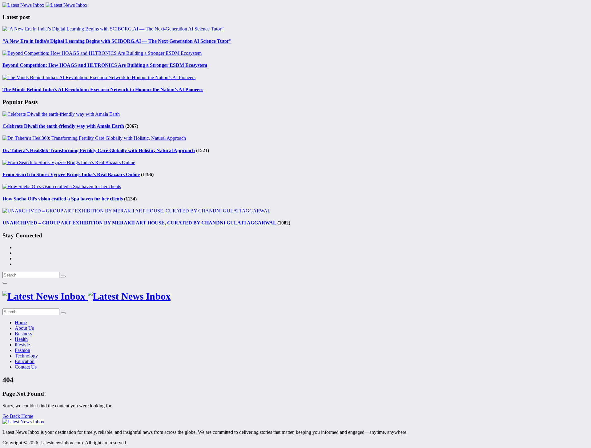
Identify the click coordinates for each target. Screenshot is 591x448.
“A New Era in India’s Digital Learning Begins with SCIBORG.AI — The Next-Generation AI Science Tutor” (116, 41)
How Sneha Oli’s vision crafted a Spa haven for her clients (62, 198)
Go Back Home (17, 416)
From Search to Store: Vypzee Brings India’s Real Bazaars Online (71, 174)
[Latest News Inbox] (44, 5)
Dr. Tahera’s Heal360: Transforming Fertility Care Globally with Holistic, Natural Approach (98, 150)
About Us (24, 328)
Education (24, 361)
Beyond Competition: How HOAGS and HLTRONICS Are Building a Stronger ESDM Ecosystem (104, 65)
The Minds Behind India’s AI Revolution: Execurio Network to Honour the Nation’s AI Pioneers (102, 89)
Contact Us (26, 366)
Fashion (22, 350)
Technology (26, 355)
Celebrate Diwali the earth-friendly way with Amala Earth (63, 126)
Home (21, 322)
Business (23, 333)
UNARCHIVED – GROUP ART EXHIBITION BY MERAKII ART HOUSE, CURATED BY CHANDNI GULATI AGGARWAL (139, 222)
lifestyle (22, 344)
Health (21, 339)
